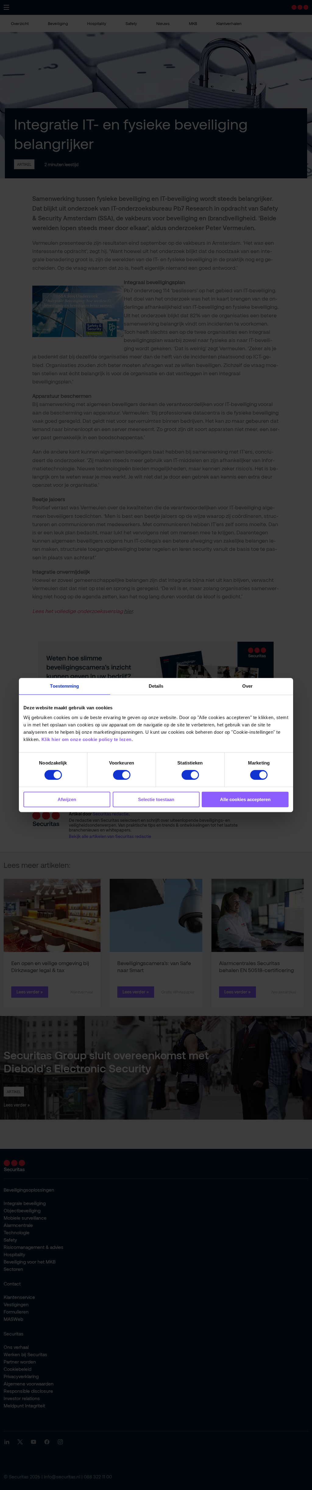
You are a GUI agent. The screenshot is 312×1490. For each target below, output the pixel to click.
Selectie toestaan (156, 799)
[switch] (121, 775)
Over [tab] (247, 686)
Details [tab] (156, 686)
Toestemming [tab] (64, 686)
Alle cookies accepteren (245, 799)
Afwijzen (67, 799)
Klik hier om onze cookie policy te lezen (86, 739)
